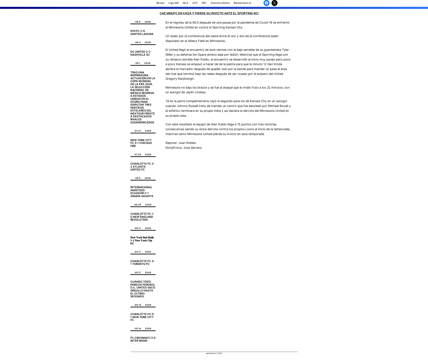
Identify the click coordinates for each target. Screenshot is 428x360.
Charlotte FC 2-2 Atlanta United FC (142, 166)
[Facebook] (266, 3)
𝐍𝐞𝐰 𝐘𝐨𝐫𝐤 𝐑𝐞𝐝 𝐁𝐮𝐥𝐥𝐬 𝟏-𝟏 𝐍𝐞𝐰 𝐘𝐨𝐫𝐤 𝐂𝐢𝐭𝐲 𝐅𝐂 (142, 240)
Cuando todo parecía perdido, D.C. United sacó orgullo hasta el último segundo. (142, 289)
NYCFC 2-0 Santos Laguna (141, 32)
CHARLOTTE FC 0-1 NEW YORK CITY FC (142, 317)
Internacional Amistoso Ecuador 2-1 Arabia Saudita (141, 192)
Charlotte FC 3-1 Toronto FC (142, 263)
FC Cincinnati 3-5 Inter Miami (142, 339)
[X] (275, 3)
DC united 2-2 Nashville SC (140, 53)
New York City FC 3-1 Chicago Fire (141, 143)
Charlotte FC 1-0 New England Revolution (142, 216)
